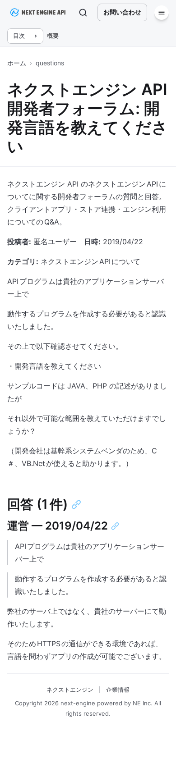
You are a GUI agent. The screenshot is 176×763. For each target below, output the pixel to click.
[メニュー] (161, 12)
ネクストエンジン (69, 689)
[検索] (83, 13)
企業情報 (118, 689)
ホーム (16, 63)
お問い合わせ (122, 12)
